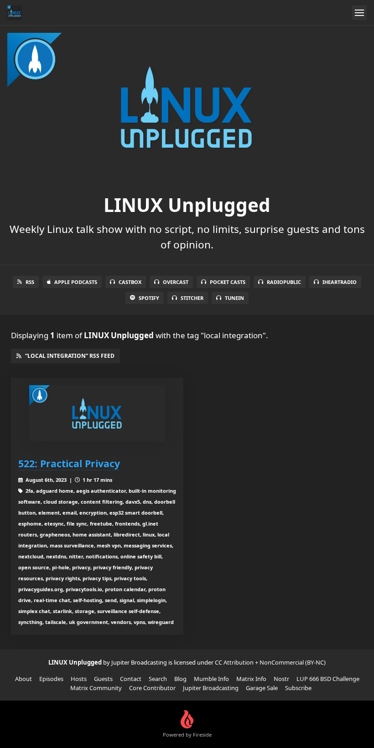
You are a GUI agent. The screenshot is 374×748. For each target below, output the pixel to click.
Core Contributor (152, 688)
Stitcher (192, 297)
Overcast (175, 282)
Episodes (51, 679)
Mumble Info (211, 679)
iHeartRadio (339, 282)
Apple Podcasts (75, 282)
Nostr (281, 679)
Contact (130, 679)
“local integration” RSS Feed (69, 356)
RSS (30, 282)
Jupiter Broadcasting (211, 688)
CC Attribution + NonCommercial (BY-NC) (270, 662)
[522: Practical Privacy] (97, 413)
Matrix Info (251, 679)
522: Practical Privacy (69, 463)
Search (158, 679)
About (23, 679)
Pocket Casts (227, 282)
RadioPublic (284, 282)
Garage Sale (262, 688)
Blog (180, 679)
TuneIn (234, 297)
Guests (103, 679)
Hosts (79, 679)
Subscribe (298, 688)
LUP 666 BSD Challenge (327, 679)
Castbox (130, 282)
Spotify (149, 297)
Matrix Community (96, 688)
